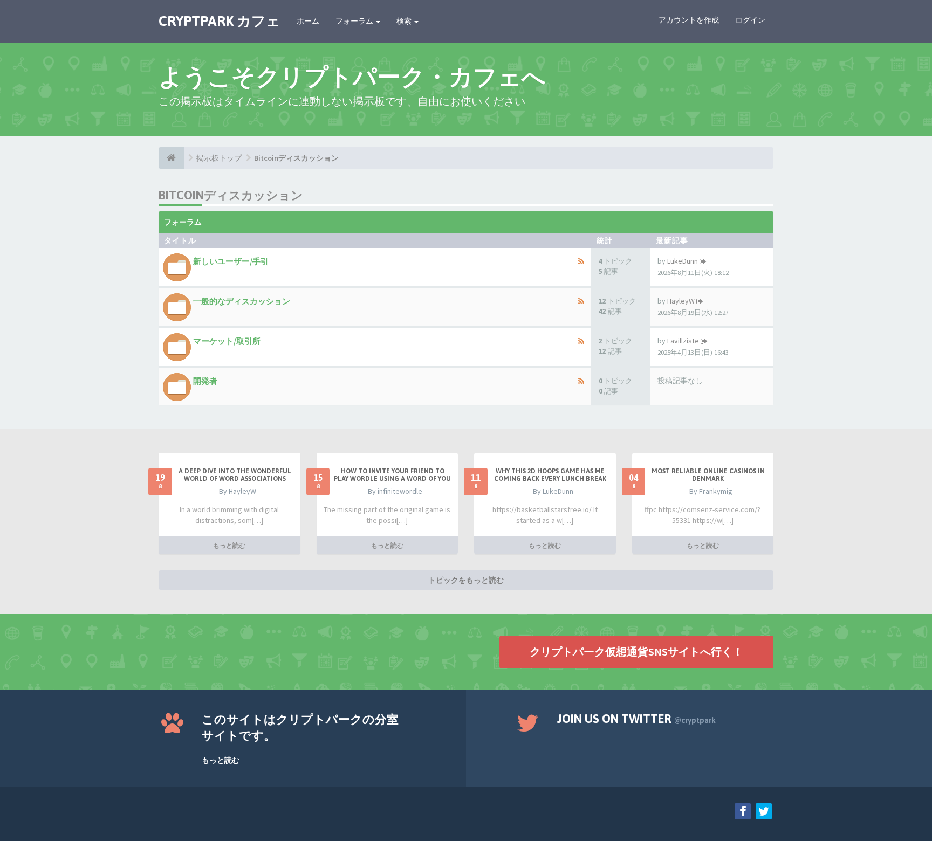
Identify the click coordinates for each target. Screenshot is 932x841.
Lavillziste (683, 341)
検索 (404, 21)
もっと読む (229, 545)
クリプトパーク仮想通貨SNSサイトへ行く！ (636, 651)
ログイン (750, 20)
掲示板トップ (219, 158)
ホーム (308, 21)
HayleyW (681, 301)
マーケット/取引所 (227, 341)
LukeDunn (682, 261)
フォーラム (355, 21)
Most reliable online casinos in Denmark (708, 474)
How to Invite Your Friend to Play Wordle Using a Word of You (392, 474)
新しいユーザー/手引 (231, 261)
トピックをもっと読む (466, 580)
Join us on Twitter (636, 719)
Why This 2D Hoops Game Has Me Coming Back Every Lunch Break (550, 474)
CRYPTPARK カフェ (219, 21)
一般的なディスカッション (241, 301)
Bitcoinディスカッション (296, 158)
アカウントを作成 (689, 20)
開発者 (205, 381)
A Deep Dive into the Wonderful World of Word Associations (235, 474)
